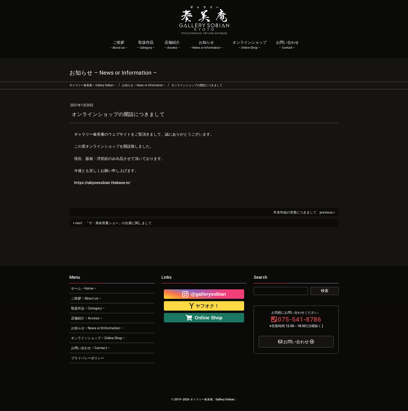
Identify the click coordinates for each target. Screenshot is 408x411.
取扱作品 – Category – (88, 308)
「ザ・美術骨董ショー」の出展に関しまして (118, 223)
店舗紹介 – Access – (86, 318)
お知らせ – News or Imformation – (97, 328)
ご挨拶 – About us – (86, 298)
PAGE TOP (395, 394)
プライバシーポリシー (87, 358)
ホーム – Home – (83, 288)
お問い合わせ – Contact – (90, 348)
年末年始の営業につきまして (294, 212)
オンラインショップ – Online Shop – (98, 338)
